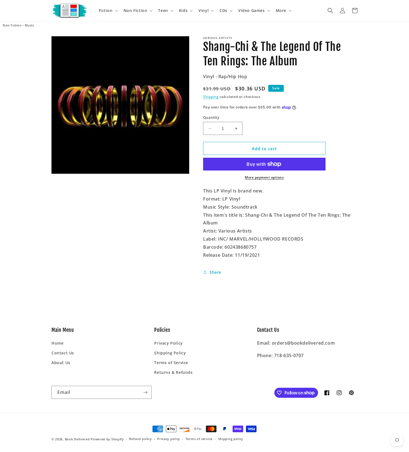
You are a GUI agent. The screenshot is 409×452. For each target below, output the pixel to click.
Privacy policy (168, 439)
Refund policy (140, 439)
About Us (60, 362)
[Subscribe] (145, 392)
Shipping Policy (170, 352)
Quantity (211, 117)
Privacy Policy (168, 343)
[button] (107, 10)
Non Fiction (12, 25)
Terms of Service (171, 362)
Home (57, 343)
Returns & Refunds (173, 372)
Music (29, 25)
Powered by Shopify (107, 439)
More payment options (264, 177)
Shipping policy (230, 439)
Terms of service (199, 439)
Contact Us (62, 352)
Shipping (211, 96)
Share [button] (215, 272)
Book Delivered (77, 439)
